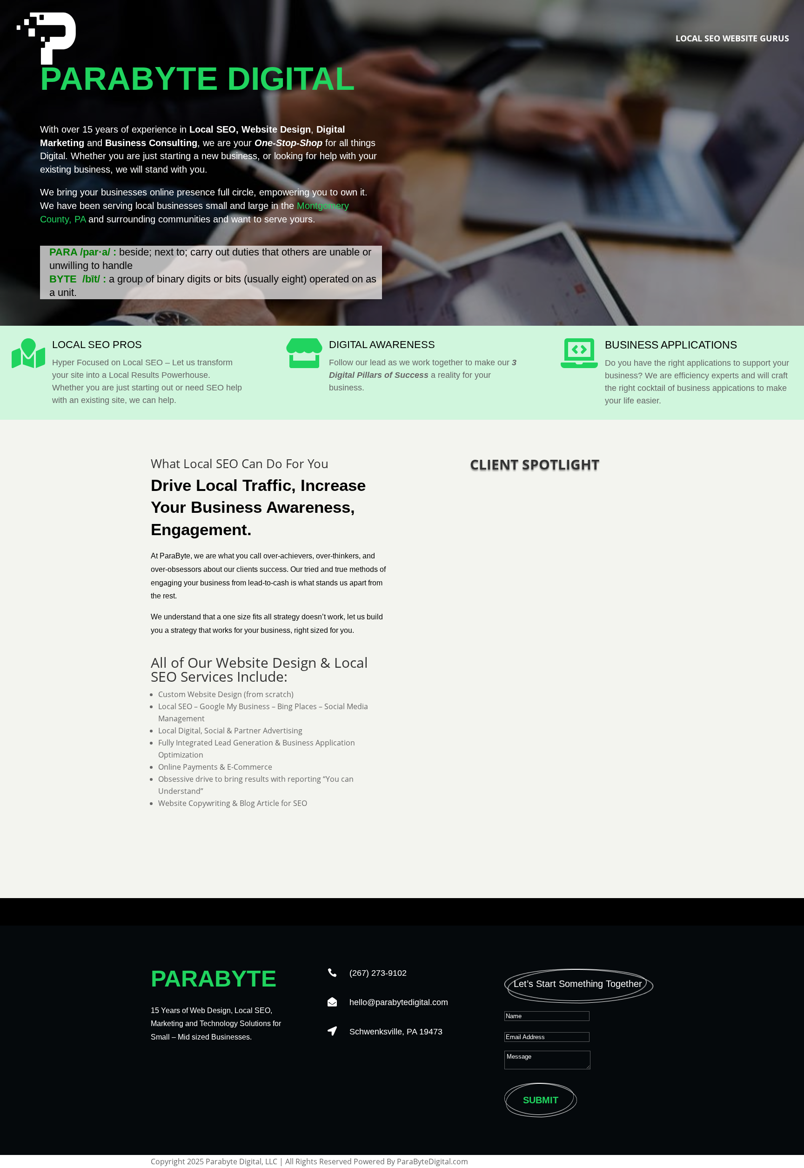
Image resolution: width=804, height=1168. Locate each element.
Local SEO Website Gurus (732, 39)
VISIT (534, 815)
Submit (540, 1100)
